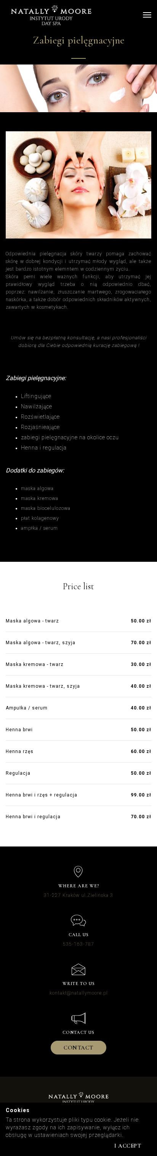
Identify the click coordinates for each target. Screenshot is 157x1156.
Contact (78, 1047)
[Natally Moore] (51, 15)
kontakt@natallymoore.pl (79, 993)
